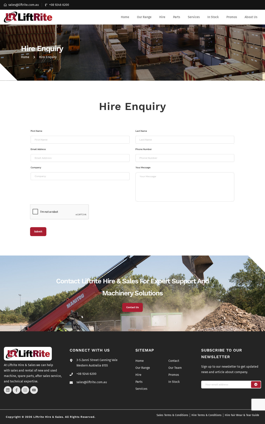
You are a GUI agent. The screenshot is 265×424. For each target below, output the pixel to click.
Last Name (141, 131)
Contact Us (132, 307)
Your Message (143, 167)
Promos (231, 17)
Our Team (175, 368)
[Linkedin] (8, 390)
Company (36, 167)
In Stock (213, 17)
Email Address (38, 149)
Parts (176, 17)
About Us (251, 17)
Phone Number (143, 149)
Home (125, 17)
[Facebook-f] (16, 390)
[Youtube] (34, 390)
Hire (162, 17)
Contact (173, 361)
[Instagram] (25, 390)
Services (194, 17)
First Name (36, 131)
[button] (144, 17)
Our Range (144, 17)
